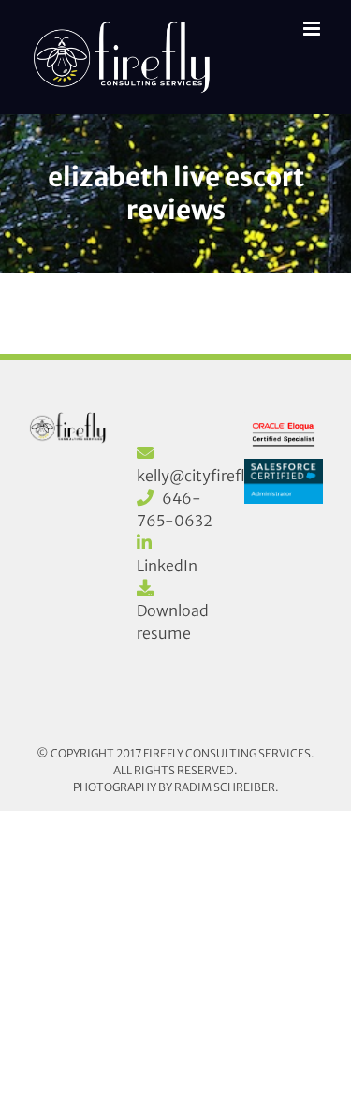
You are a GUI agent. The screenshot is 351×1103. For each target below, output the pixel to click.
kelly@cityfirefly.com (213, 475)
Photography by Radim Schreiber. (176, 787)
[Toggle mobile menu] (313, 28)
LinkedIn (167, 565)
